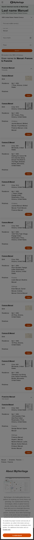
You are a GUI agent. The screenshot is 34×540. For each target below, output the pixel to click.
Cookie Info (6, 530)
